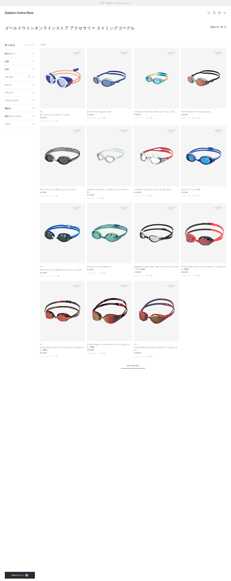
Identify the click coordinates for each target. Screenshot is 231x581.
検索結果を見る (19, 575)
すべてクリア (29, 45)
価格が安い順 (216, 27)
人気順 (208, 36)
